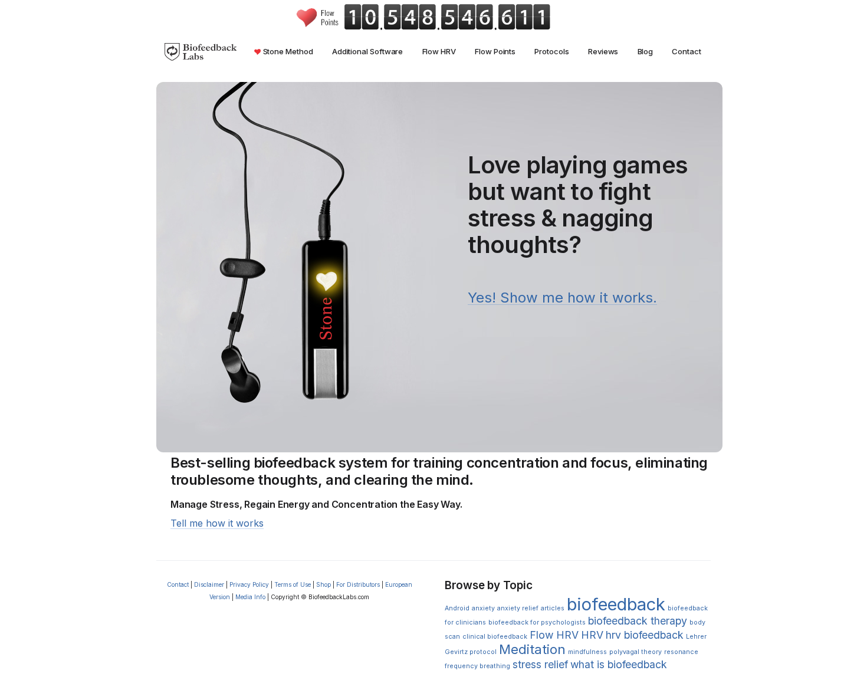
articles (552, 608)
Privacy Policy (249, 584)
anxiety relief (517, 608)
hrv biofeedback (645, 635)
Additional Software (367, 51)
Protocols (551, 51)
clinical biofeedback (494, 636)
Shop (323, 584)
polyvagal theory (635, 652)
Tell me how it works (217, 523)
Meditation (532, 649)
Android (457, 608)
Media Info (250, 596)
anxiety (483, 608)
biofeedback (616, 604)
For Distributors (358, 584)
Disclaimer (209, 584)
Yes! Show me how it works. (562, 297)
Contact (686, 51)
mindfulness (587, 652)
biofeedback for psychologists (537, 622)
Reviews (603, 51)
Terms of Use (292, 584)
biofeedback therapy (637, 621)
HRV (592, 635)
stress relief (540, 664)
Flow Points (495, 51)
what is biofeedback (618, 664)
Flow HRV (439, 51)
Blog (645, 51)
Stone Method (287, 51)
